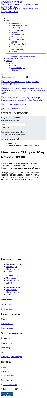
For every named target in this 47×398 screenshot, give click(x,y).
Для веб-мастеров (9, 385)
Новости (10, 21)
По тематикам (17, 30)
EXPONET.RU (12, 143)
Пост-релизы (7, 309)
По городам (16, 28)
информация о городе (26, 163)
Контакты (10, 63)
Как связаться (17, 70)
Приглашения (7, 343)
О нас (14, 65)
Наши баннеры (18, 68)
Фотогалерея (6, 304)
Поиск (9, 60)
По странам (16, 37)
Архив (14, 32)
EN (2, 74)
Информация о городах (11, 356)
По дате (4, 319)
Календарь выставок (15, 23)
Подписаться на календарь (23, 56)
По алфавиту (7, 323)
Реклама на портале (15, 58)
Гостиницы (6, 348)
